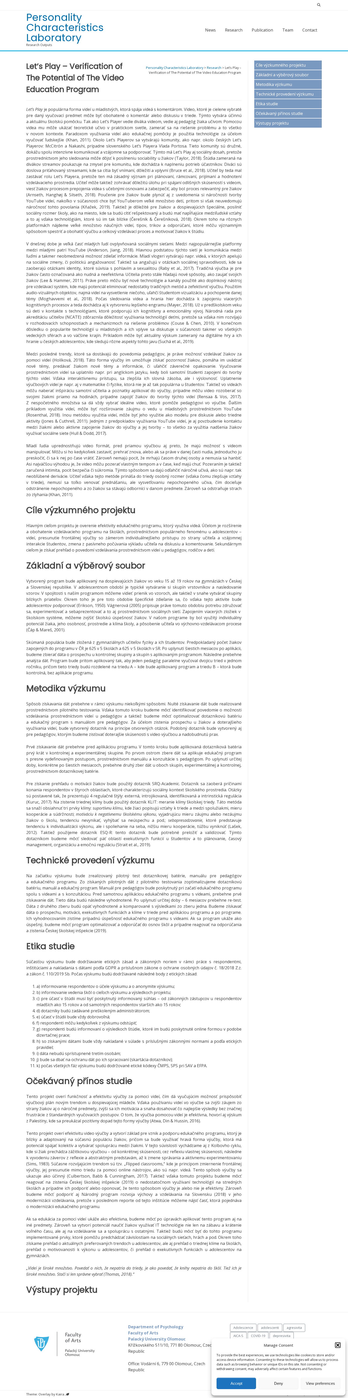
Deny (278, 1383)
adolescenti (270, 1327)
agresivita (294, 1327)
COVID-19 (258, 1335)
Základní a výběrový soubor (282, 75)
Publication (262, 30)
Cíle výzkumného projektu (281, 65)
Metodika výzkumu (274, 84)
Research (234, 30)
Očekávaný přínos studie (279, 113)
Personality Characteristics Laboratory (65, 27)
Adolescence (243, 1327)
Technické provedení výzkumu (285, 94)
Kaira (60, 1394)
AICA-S (238, 1335)
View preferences (320, 1383)
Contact (309, 30)
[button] (337, 1345)
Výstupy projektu (272, 123)
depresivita (281, 1335)
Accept (236, 1383)
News (210, 30)
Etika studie (267, 104)
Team (287, 30)
